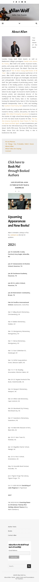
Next (19, 191)
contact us (14, 235)
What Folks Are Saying (13, 149)
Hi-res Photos (10, 142)
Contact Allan (12, 535)
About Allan (7, 577)
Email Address (13, 550)
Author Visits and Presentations (25, 577)
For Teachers (19, 579)
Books (10, 531)
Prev (16, 191)
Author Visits (12, 527)
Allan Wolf (19, 10)
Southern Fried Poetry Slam (13, 106)
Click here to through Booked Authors (18, 168)
